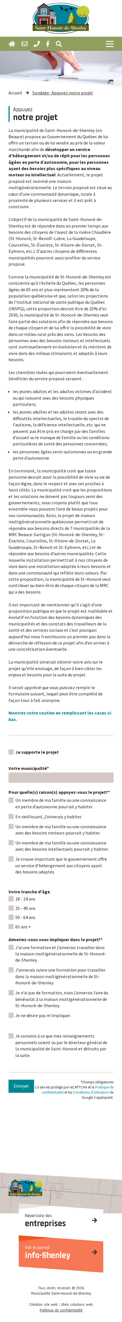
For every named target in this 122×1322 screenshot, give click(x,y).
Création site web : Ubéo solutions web (61, 1304)
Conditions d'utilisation (91, 1092)
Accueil (15, 93)
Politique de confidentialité (61, 1310)
